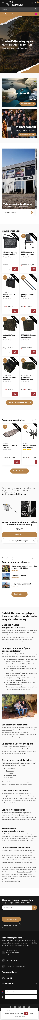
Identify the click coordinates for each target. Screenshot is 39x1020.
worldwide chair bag (9, 336)
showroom (17, 659)
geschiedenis (6, 817)
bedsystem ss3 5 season (10, 446)
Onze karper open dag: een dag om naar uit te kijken (24, 567)
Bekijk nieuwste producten (18, 403)
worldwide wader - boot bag (10, 378)
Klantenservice (11, 919)
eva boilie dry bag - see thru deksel (10, 254)
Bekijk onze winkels (11, 926)
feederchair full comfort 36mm (27, 254)
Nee (31, 1013)
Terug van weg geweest (21, 584)
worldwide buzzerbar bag (27, 378)
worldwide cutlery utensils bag (28, 336)
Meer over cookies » (20, 1016)
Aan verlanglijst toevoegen (18, 541)
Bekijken (18, 535)
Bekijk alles (18, 594)
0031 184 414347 (12, 960)
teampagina (11, 794)
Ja (26, 1013)
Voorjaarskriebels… (19, 576)
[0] (36, 3)
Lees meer (15, 570)
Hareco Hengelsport (8, 630)
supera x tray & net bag (9, 295)
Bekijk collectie (18, 471)
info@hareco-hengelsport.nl (15, 966)
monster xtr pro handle (27, 295)
